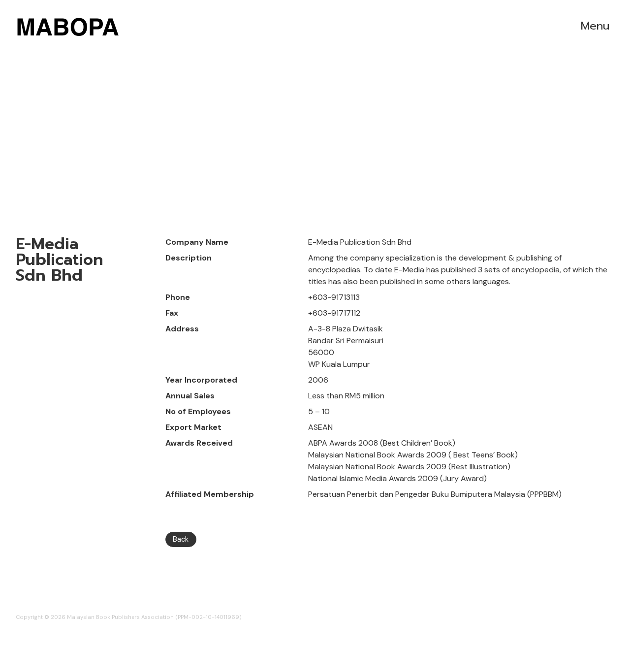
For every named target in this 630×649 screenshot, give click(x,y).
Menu (595, 26)
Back (181, 539)
